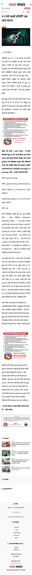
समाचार (12, 441)
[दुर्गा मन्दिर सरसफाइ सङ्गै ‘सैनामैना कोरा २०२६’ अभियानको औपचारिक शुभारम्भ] (6, 453)
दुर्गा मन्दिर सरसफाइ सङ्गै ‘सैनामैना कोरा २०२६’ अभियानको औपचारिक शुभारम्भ (19, 453)
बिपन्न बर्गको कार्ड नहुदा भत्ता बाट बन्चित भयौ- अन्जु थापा (20, 468)
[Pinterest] (21, 434)
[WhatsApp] (25, 434)
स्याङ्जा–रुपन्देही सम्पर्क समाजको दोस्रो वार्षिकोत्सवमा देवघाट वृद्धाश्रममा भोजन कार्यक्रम (20, 444)
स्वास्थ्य (12, 466)
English (27, 8)
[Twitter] (17, 434)
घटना (4, 28)
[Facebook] (12, 434)
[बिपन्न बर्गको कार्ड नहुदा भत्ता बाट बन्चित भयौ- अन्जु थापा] (6, 469)
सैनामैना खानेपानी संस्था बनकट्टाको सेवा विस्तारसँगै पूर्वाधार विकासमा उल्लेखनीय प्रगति (20, 461)
